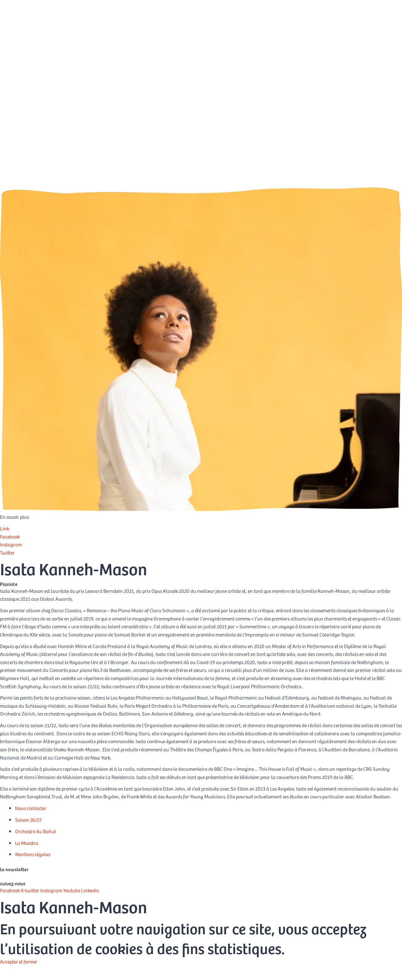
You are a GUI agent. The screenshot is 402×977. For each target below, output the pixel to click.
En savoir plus (14, 969)
